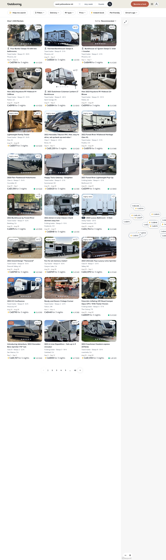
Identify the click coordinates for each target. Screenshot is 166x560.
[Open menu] (155, 4)
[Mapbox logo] (127, 558)
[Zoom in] (130, 555)
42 (75, 428)
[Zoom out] (125, 555)
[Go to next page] (80, 428)
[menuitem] (39, 12)
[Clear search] (79, 4)
